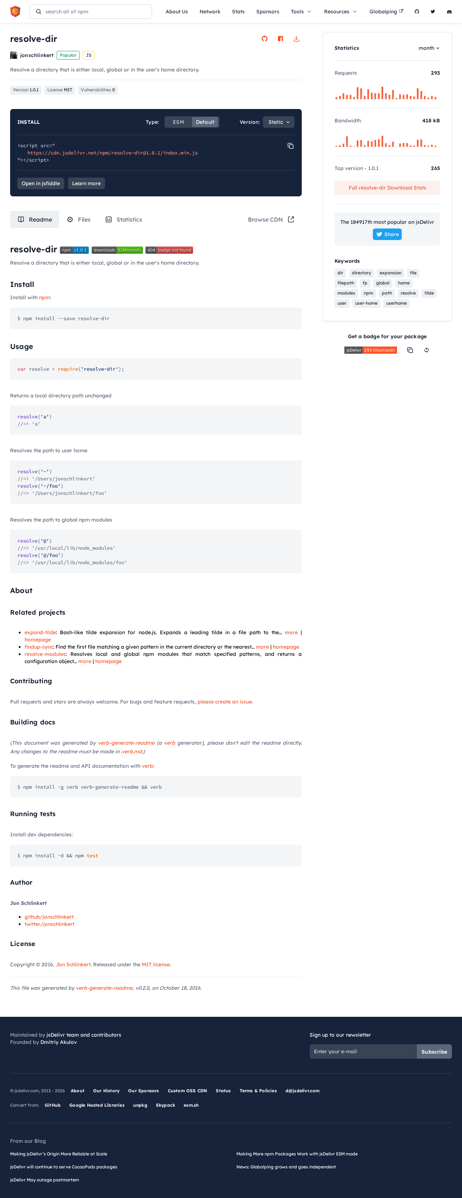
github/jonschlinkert (49, 917)
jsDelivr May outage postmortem (44, 1179)
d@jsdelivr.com (303, 1090)
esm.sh (191, 1105)
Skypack (165, 1105)
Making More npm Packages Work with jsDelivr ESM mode (297, 1153)
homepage (38, 639)
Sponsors (267, 11)
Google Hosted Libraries (97, 1105)
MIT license (156, 964)
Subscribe (434, 1052)
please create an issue (224, 701)
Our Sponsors (143, 1090)
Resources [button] (336, 11)
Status (223, 1090)
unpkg (140, 1105)
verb (169, 743)
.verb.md (131, 751)
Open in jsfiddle (41, 183)
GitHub (53, 1105)
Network (210, 11)
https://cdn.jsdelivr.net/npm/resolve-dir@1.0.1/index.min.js (112, 152)
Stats (238, 11)
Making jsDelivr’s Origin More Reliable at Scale (58, 1153)
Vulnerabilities (98, 89)
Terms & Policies (258, 1090)
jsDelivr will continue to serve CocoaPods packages (63, 1166)
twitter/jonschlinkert (49, 924)
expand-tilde (40, 632)
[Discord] (449, 11)
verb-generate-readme (126, 743)
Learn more (86, 183)
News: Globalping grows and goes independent (286, 1166)
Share (391, 234)
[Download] (296, 38)
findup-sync (39, 647)
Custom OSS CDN (188, 1090)
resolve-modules (45, 654)
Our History (106, 1090)
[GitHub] (417, 11)
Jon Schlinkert (73, 964)
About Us (177, 11)
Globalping (383, 11)
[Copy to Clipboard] (291, 146)
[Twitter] (433, 11)
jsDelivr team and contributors (84, 1035)
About (77, 1090)
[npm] (280, 38)
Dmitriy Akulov (58, 1042)
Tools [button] (297, 11)
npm (44, 297)
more (291, 632)
